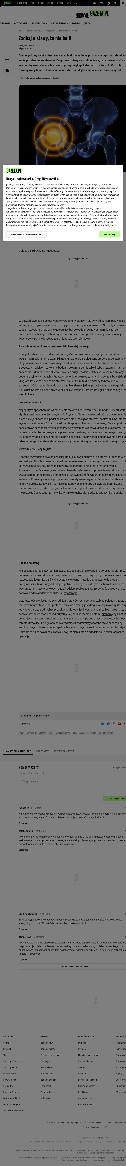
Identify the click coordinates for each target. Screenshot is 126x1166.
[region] (63, 203)
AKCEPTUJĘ (109, 234)
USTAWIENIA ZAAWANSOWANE (26, 234)
